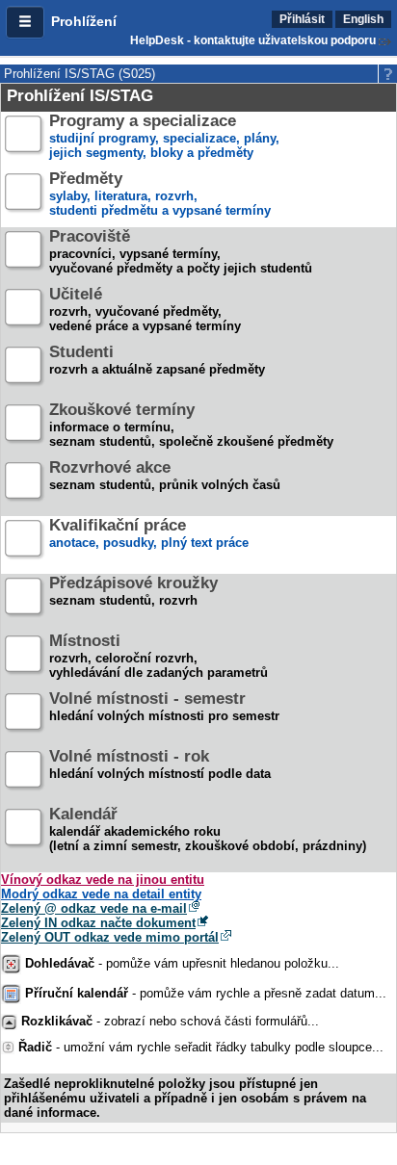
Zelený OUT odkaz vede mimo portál (110, 937)
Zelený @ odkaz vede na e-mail (94, 908)
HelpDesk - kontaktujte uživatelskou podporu (253, 40)
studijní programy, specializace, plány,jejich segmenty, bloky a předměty (164, 137)
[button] (25, 22)
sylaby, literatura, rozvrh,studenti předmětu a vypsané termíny (160, 195)
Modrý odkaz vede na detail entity (101, 894)
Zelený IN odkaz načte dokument (98, 923)
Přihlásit (302, 19)
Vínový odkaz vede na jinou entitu (102, 879)
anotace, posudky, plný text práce (149, 534)
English (363, 19)
